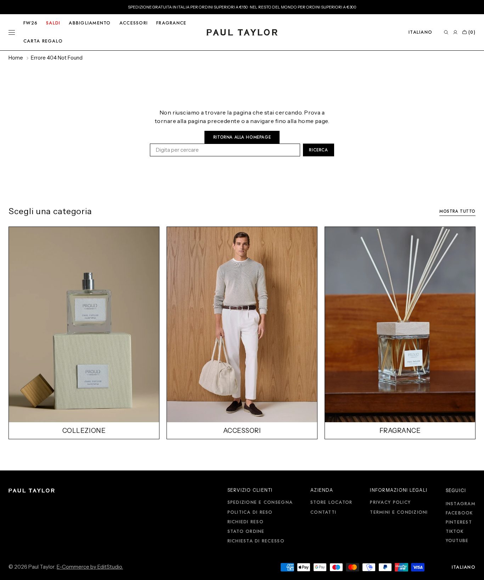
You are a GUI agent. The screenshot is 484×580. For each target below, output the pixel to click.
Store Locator (331, 503)
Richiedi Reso (245, 522)
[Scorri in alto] (473, 569)
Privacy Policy (390, 503)
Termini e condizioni (399, 512)
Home (16, 58)
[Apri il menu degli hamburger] (12, 32)
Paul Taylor (41, 567)
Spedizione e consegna (260, 503)
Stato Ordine (246, 531)
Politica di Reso (250, 512)
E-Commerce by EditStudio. (90, 567)
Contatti (323, 512)
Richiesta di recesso (256, 541)
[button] (420, 32)
